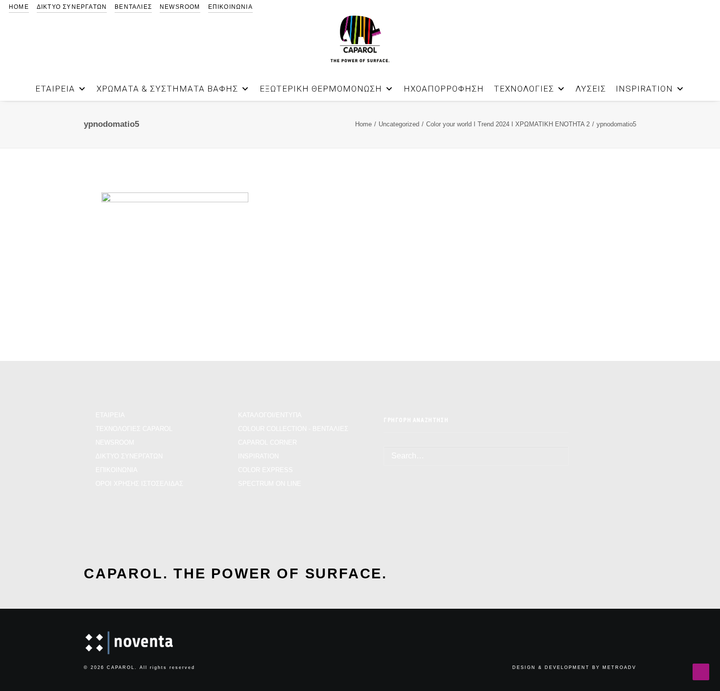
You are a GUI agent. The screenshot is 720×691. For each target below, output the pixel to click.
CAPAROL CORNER (267, 442)
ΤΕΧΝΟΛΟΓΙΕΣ (524, 89)
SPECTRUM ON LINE (269, 483)
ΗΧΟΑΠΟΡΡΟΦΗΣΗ (444, 89)
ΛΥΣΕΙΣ (591, 89)
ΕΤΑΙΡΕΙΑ (55, 89)
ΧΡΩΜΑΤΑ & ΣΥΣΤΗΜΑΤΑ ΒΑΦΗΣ (167, 89)
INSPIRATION (644, 89)
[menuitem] (19, 7)
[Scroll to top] (701, 671)
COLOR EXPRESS (265, 470)
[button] (672, 83)
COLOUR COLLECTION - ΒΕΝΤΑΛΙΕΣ (293, 428)
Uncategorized (399, 124)
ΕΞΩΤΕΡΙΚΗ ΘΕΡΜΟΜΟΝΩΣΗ (321, 89)
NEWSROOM (180, 6)
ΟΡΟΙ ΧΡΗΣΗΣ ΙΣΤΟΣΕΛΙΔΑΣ (139, 483)
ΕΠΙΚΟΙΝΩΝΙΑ (230, 6)
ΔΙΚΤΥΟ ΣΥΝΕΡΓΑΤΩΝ (72, 6)
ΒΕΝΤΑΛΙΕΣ (133, 6)
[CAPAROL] (360, 39)
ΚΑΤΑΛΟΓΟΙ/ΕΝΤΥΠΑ (270, 415)
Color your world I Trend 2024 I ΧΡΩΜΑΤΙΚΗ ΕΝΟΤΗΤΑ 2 (508, 124)
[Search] (476, 456)
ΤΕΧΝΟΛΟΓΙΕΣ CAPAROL (134, 428)
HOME (19, 6)
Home (363, 124)
